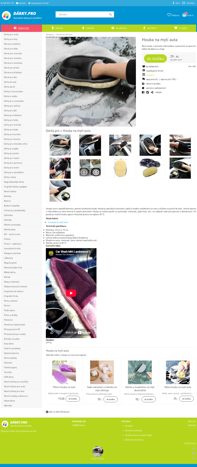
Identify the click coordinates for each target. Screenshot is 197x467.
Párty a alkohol (10, 300)
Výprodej (8, 405)
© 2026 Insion (190, 443)
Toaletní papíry (10, 367)
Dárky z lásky (10, 177)
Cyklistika (8, 215)
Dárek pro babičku (12, 44)
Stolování (8, 362)
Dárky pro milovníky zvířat (15, 143)
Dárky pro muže (11, 34)
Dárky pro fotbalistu (13, 115)
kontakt (22, 3)
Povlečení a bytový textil (14, 324)
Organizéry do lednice (13, 291)
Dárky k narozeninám (13, 91)
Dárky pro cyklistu (12, 105)
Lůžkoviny (8, 258)
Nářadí (7, 277)
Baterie (7, 201)
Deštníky (8, 220)
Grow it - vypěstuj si (13, 243)
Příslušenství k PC (12, 329)
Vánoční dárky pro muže (14, 386)
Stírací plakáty (10, 358)
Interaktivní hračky (12, 248)
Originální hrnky (11, 296)
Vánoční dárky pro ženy (14, 391)
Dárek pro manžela (12, 58)
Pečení (7, 305)
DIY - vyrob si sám (12, 234)
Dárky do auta (10, 82)
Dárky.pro (50, 34)
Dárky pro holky (11, 120)
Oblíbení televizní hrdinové (15, 286)
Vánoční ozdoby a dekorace (16, 396)
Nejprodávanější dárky (14, 181)
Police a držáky (11, 315)
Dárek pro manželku (13, 63)
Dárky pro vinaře (11, 167)
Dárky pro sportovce (13, 162)
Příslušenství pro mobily (15, 334)
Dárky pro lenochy (12, 139)
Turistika (8, 372)
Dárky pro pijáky (11, 148)
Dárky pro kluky (11, 129)
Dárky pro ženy (10, 39)
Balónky (7, 196)
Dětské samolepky (12, 224)
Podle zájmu (9, 310)
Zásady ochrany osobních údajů (138, 435)
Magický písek (10, 262)
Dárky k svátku (10, 96)
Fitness (7, 239)
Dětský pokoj (9, 229)
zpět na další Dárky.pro (59, 411)
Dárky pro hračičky (12, 124)
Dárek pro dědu (11, 48)
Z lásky (183, 28)
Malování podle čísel (13, 267)
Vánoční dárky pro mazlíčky (16, 381)
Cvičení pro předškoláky (14, 210)
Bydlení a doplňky (12, 205)
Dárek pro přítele (11, 67)
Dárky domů (9, 86)
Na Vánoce (121, 28)
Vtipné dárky (9, 400)
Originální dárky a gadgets (15, 186)
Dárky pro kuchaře (12, 134)
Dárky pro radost (11, 158)
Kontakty (129, 426)
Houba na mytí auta (64, 34)
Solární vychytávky (12, 348)
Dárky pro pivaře (11, 153)
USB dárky (9, 377)
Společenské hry (11, 353)
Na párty (152, 28)
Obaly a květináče (12, 281)
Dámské (90, 28)
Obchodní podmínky (133, 430)
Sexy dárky (9, 343)
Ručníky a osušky (11, 338)
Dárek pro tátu (10, 77)
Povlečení (8, 319)
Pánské (59, 28)
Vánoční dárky (10, 191)
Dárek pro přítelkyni (13, 72)
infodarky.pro (78, 425)
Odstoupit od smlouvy (134, 439)
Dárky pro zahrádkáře (14, 172)
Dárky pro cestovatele (14, 101)
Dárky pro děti (10, 110)
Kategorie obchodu (12, 253)
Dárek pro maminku (13, 53)
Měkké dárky (10, 272)
